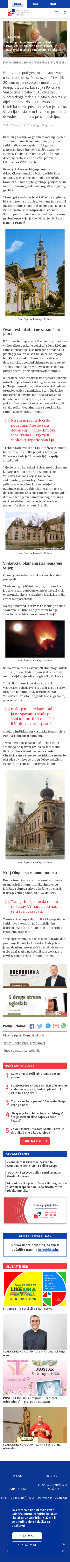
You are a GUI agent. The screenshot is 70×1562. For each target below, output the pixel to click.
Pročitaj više (32, 1141)
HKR (53, 3)
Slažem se (27, 1536)
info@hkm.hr (48, 1249)
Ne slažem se (27, 1545)
